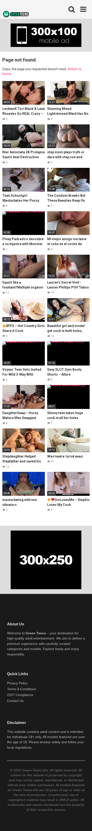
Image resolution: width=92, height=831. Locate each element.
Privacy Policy (17, 683)
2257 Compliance (20, 695)
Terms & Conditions (21, 689)
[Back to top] (83, 821)
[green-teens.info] (16, 15)
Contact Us (15, 701)
